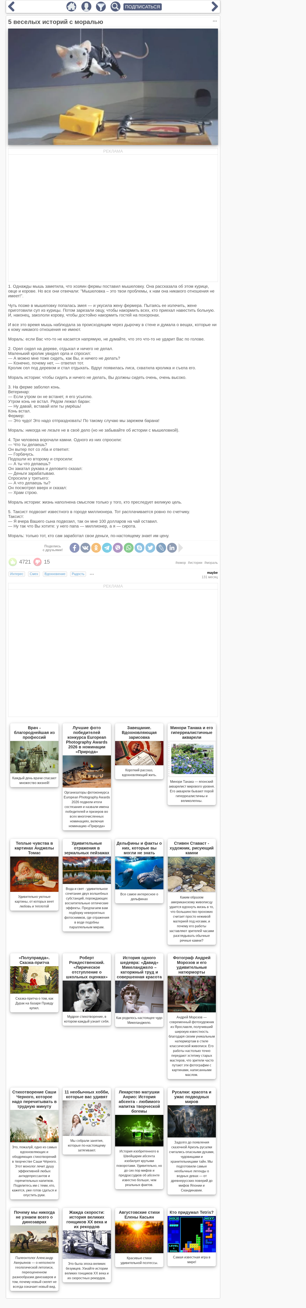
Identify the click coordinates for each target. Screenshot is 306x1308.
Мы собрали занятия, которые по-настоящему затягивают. (87, 1145)
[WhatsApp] (129, 548)
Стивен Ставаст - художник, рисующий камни (192, 848)
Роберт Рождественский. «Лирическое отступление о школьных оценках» (87, 967)
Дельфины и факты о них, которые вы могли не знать (139, 848)
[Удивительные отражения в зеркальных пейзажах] (87, 882)
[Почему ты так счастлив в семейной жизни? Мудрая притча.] (215, 10)
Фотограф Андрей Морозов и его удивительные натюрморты (191, 964)
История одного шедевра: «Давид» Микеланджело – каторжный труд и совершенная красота (139, 967)
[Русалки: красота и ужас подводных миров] (191, 1136)
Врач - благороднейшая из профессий (34, 732)
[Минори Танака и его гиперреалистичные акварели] (191, 775)
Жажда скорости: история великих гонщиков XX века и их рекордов (86, 1219)
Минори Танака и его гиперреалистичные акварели (191, 732)
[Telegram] (107, 548)
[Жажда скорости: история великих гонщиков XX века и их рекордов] (87, 1257)
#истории (195, 562)
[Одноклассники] (96, 548)
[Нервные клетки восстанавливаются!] (11, 10)
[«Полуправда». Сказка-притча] (34, 992)
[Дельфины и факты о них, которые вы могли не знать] (139, 888)
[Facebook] (75, 548)
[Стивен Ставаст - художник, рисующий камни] (191, 891)
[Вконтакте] (85, 548)
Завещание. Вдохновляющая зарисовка (139, 732)
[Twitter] (150, 548)
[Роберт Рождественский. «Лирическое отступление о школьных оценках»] (87, 1010)
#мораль (211, 562)
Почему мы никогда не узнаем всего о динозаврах (34, 1217)
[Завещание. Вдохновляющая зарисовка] (139, 764)
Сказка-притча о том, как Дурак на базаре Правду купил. (34, 1003)
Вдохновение (55, 574)
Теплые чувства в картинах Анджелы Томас (34, 848)
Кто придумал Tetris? (192, 1212)
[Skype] (139, 548)
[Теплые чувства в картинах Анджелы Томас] (34, 890)
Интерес (16, 574)
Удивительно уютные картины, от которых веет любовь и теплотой (34, 901)
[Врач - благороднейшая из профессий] (34, 772)
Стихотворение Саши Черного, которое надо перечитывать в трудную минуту (34, 1099)
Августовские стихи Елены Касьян (139, 1214)
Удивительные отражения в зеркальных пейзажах (86, 848)
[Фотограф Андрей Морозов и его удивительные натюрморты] (191, 1011)
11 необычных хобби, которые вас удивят (87, 1094)
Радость (78, 574)
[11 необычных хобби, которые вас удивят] (87, 1134)
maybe (212, 572)
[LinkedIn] (172, 548)
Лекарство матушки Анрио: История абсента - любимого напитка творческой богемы (139, 1101)
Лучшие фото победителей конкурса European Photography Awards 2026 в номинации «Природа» (86, 739)
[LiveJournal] (161, 548)
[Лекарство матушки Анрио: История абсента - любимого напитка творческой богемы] (139, 1145)
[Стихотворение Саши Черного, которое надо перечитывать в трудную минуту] (34, 1141)
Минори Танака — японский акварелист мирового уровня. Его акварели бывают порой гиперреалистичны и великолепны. (192, 791)
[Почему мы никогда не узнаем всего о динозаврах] (34, 1251)
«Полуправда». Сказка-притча (34, 960)
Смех (34, 574)
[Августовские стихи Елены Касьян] (139, 1252)
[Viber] (118, 548)
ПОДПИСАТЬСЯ (142, 6)
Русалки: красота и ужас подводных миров (191, 1097)
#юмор (180, 562)
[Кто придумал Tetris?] (191, 1251)
